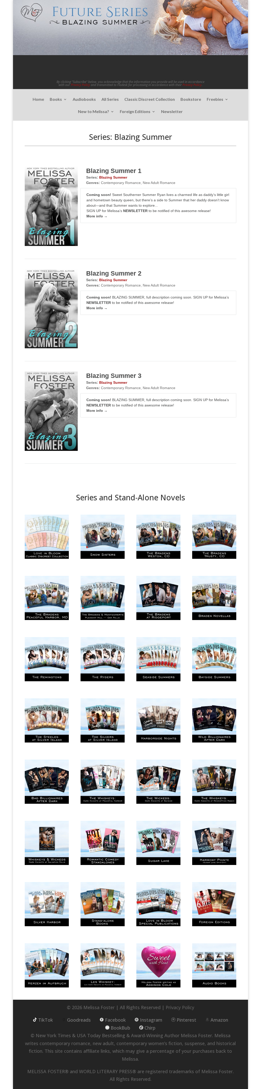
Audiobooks (84, 99)
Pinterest (186, 1020)
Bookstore (190, 99)
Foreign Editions (135, 112)
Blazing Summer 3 (113, 375)
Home (38, 99)
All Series (110, 99)
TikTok (45, 1020)
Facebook (115, 1020)
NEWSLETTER (135, 211)
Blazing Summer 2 (113, 273)
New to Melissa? (93, 112)
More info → (97, 216)
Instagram (151, 1020)
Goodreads (79, 1020)
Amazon (219, 1020)
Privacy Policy (80, 85)
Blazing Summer (113, 177)
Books (56, 99)
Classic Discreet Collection (149, 99)
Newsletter (172, 112)
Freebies (215, 99)
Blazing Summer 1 (113, 170)
